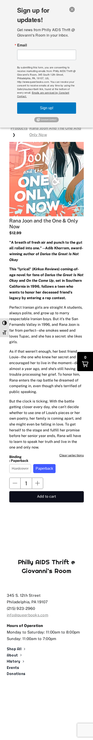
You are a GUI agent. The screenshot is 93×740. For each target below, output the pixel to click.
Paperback (44, 468)
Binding (18, 458)
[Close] (72, 9)
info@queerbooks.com (27, 615)
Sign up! (46, 108)
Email (22, 45)
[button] (15, 483)
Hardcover (20, 468)
